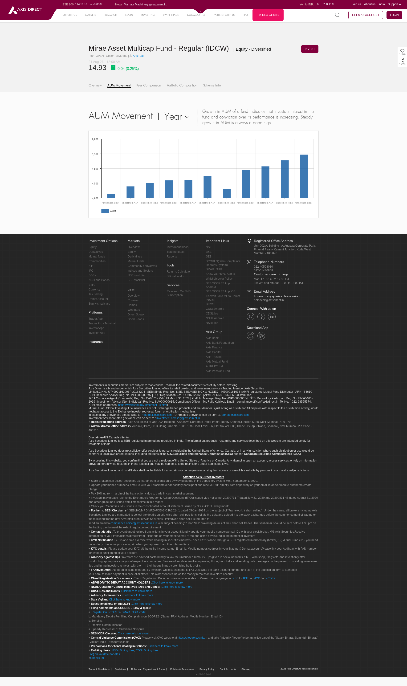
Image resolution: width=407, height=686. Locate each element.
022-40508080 (263, 266)
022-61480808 (263, 270)
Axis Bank (212, 338)
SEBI (209, 256)
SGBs (92, 275)
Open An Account (365, 15)
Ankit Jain (138, 55)
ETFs (92, 284)
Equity (93, 247)
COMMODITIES (196, 14)
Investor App (96, 328)
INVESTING (148, 14)
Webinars (134, 309)
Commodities (97, 261)
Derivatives (96, 251)
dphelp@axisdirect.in (235, 414)
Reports (172, 256)
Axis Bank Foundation (220, 342)
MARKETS (90, 14)
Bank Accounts (228, 669)
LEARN (129, 14)
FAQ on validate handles (104, 654)
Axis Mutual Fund (217, 361)
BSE (209, 251)
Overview (95, 85)
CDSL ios (212, 313)
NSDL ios (212, 323)
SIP (91, 266)
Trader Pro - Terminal (102, 323)
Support (393, 4)
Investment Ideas (177, 247)
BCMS (210, 304)
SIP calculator (175, 276)
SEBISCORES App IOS (220, 291)
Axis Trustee (214, 357)
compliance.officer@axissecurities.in (133, 523)
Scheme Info (212, 85)
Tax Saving (96, 294)
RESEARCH (111, 14)
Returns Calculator (179, 271)
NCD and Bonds (99, 280)
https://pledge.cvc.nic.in (192, 637)
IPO (246, 14)
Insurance (96, 341)
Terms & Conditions (99, 669)
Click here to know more (167, 582)
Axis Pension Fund (218, 371)
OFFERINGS (70, 14)
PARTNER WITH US (224, 14)
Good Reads (136, 319)
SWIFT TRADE (171, 14)
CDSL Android (215, 308)
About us (369, 4)
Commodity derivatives (142, 266)
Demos (132, 305)
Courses (133, 300)
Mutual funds (97, 256)
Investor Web (97, 333)
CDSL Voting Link (147, 650)
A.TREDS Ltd (214, 366)
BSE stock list (136, 280)
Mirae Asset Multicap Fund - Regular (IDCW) (160, 48)
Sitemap (245, 669)
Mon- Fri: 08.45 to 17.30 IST (271, 279)
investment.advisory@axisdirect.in (178, 418)
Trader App (96, 318)
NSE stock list (136, 275)
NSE (209, 247)
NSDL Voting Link (123, 650)
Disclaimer (120, 669)
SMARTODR (214, 269)
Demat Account (98, 299)
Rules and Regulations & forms (148, 669)
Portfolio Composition (182, 85)
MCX (256, 578)
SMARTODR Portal (134, 612)
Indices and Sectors (140, 270)
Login (394, 15)
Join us (356, 4)
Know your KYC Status (220, 274)
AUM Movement (119, 85)
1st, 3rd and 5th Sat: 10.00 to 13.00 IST (278, 283)
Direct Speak (136, 314)
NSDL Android (215, 318)
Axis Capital (213, 352)
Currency (94, 289)
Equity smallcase (99, 303)
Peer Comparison (148, 85)
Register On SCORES (105, 612)
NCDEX (270, 578)
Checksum (97, 658)
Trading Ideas (175, 251)
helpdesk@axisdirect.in (269, 300)
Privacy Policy (206, 669)
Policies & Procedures (182, 669)
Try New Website (268, 14)
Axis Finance (214, 347)
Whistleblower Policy (219, 278)
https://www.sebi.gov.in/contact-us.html (142, 405)
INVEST (310, 49)
